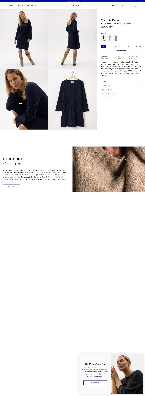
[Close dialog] (140, 356)
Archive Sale (116, 14)
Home (103, 14)
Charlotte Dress (128, 14)
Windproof (31, 5)
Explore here (95, 382)
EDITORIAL (114, 5)
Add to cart (121, 51)
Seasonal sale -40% (72, 1)
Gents (20, 5)
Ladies (11, 5)
